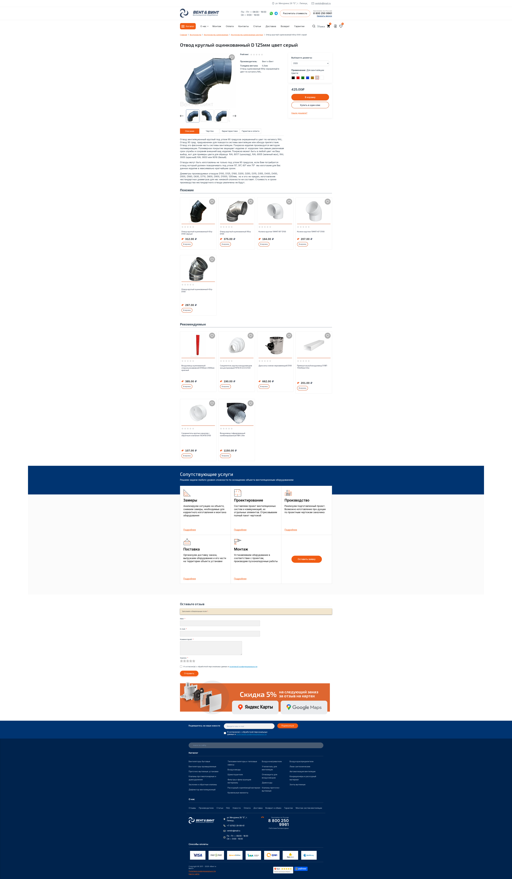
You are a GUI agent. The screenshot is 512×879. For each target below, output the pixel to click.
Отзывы (192, 808)
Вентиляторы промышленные (202, 766)
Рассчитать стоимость (295, 13)
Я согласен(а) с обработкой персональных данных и (220, 666)
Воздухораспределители (301, 761)
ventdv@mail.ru (323, 3)
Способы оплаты (198, 844)
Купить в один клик (310, 105)
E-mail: (183, 629)
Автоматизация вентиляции (302, 771)
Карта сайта (194, 874)
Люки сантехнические (300, 766)
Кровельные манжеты (238, 793)
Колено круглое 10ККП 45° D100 (311, 231)
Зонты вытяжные (297, 784)
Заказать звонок (324, 16)
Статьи (257, 26)
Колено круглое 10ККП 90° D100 (272, 231)
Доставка (271, 26)
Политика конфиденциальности (202, 871)
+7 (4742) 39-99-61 (235, 825)
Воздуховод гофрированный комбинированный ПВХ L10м (232, 434)
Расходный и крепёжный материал (244, 788)
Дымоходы (267, 782)
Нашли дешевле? (299, 113)
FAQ (228, 808)
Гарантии (299, 26)
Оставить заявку (306, 559)
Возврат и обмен (273, 808)
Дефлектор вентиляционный (202, 789)
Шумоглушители (235, 774)
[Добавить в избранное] (232, 57)
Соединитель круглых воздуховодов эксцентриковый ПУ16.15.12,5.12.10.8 (236, 366)
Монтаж (216, 26)
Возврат (285, 26)
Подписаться (287, 726)
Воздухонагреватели (272, 761)
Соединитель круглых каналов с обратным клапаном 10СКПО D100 (196, 434)
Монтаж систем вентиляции (309, 808)
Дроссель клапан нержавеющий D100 (275, 365)
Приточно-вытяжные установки (203, 771)
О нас (203, 26)
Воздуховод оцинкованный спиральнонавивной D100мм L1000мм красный (197, 367)
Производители (206, 808)
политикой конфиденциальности (243, 666)
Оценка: (184, 658)
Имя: (182, 619)
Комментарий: (187, 639)
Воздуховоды (234, 769)
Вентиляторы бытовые (199, 761)
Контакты (243, 26)
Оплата (230, 26)
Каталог (190, 26)
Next (234, 116)
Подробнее (189, 529)
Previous (181, 116)
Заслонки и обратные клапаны (203, 784)
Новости (237, 808)
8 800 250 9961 (322, 13)
